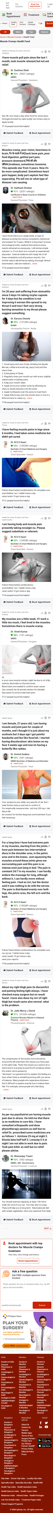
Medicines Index (8, 1495)
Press (23, 1454)
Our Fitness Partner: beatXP (28, 1445)
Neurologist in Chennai (43, 1396)
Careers (24, 1430)
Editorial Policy (27, 1451)
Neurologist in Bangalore (10, 1456)
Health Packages (37, 1495)
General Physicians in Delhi (6, 1367)
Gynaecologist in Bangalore (11, 1441)
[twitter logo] (46, 1424)
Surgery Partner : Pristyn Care (28, 1439)
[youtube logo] (46, 1428)
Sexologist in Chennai (42, 1411)
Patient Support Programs (12, 1504)
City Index (5, 1478)
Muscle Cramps (14, 37)
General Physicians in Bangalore (9, 1429)
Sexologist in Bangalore (9, 1472)
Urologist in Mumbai (23, 1401)
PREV (6, 1228)
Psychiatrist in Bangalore (10, 1446)
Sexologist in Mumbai (24, 1411)
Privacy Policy (27, 1449)
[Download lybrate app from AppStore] (44, 1447)
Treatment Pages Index (31, 1500)
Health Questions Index (27, 1487)
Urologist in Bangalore (9, 1462)
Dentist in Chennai (41, 1363)
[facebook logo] (40, 1424)
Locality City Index (34, 1478)
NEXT (46, 1228)
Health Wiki (38, 1483)
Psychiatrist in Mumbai (25, 1386)
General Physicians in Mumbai (24, 1369)
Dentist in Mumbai (23, 1363)
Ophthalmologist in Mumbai (26, 1406)
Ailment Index (22, 1495)
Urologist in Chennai (41, 1401)
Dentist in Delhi (7, 1362)
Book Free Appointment (35, 5)
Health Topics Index (29, 1491)
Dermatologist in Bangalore (11, 1451)
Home (2, 37)
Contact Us (26, 1427)
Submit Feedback (14, 133)
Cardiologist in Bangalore (10, 1436)
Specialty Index (7, 1483)
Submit (42, 1305)
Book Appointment (41, 133)
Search (49, 23)
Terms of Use (27, 1436)
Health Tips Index (8, 1487)
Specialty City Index (23, 1483)
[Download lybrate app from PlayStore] (44, 1442)
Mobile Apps (26, 1433)
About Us (25, 1424)
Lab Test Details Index (10, 1500)
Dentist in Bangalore (8, 1423)
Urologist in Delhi (8, 1398)
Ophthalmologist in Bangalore (11, 1467)
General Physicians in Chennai (42, 1369)
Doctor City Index (18, 1478)
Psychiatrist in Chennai (43, 1386)
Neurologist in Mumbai (25, 1396)
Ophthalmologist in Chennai (44, 1406)
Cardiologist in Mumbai (25, 1375)
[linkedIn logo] (40, 1428)
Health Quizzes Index (10, 1491)
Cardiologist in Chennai (43, 1375)
